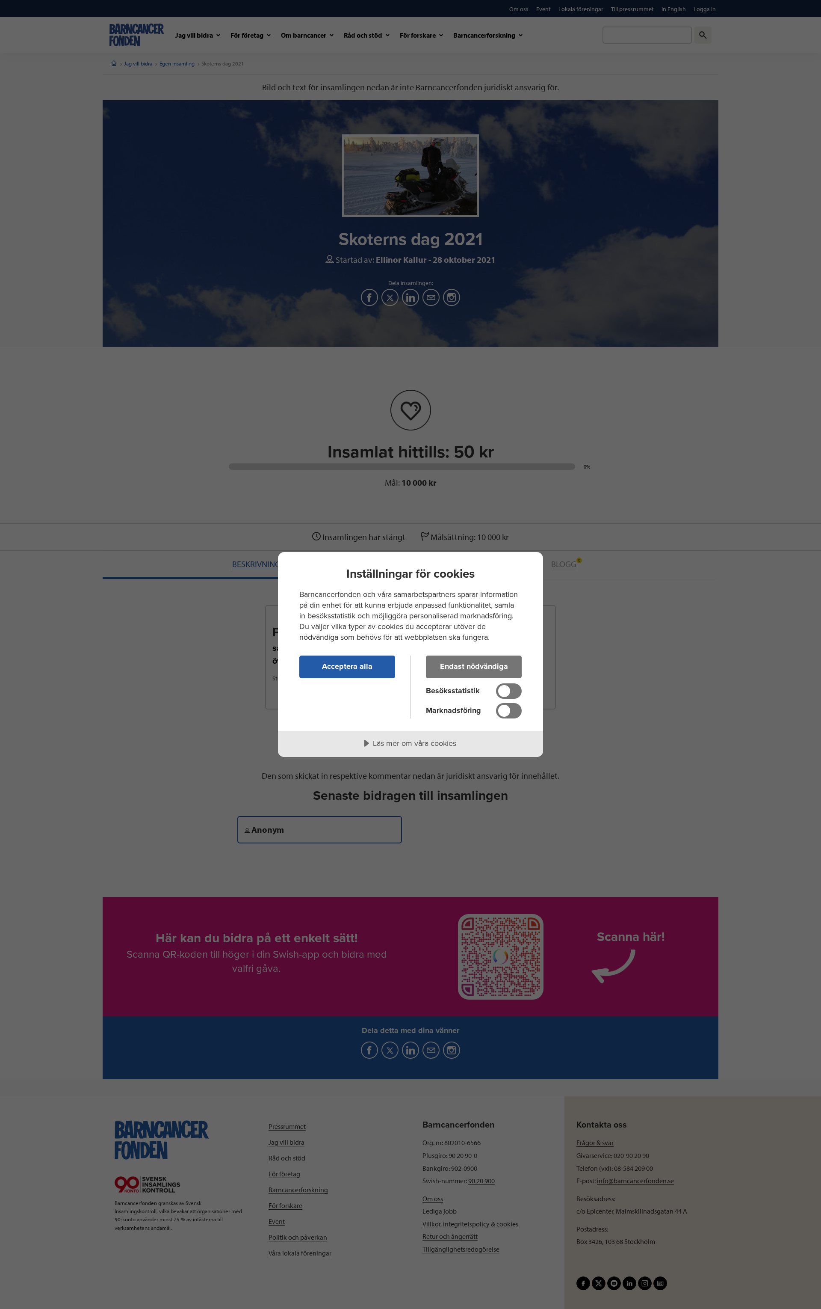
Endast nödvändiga (474, 666)
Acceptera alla (347, 666)
